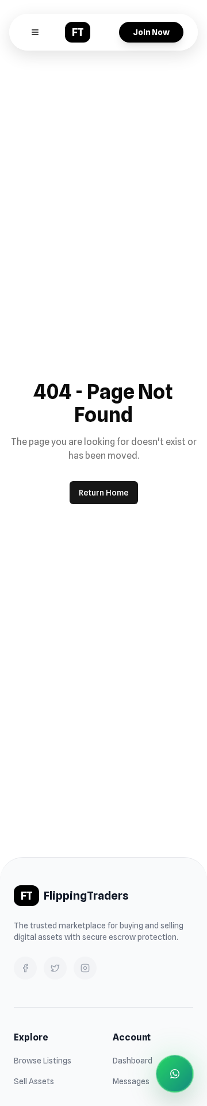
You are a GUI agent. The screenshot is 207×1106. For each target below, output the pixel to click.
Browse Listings (42, 1060)
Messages (131, 1081)
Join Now (151, 32)
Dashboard (132, 1060)
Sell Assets (34, 1081)
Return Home (104, 492)
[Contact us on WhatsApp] (174, 1073)
